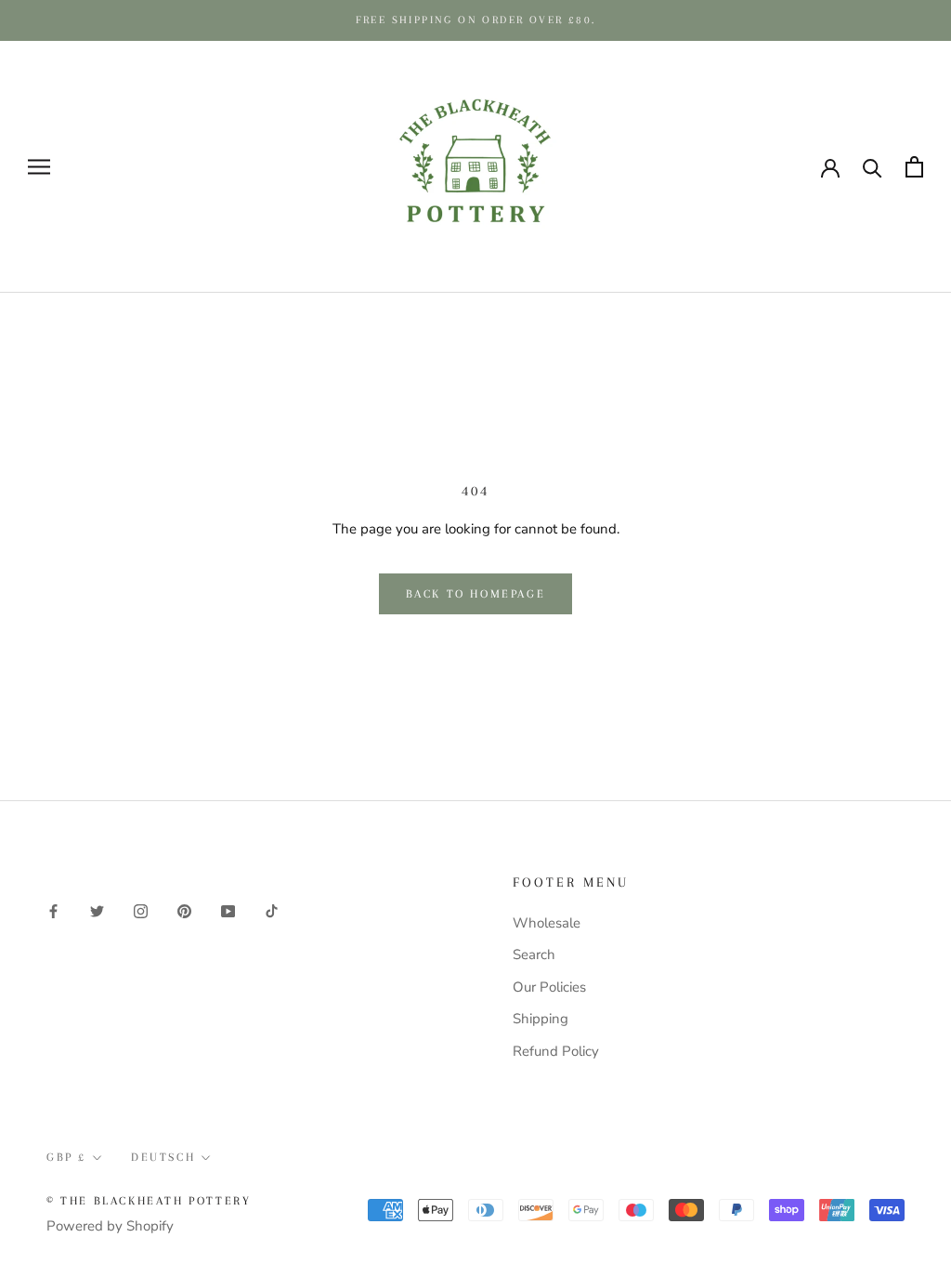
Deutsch (163, 1157)
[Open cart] (914, 167)
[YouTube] (228, 910)
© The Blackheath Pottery (148, 1200)
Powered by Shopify (110, 1226)
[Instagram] (141, 910)
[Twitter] (97, 910)
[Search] (872, 167)
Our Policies (549, 987)
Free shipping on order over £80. (476, 20)
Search (534, 954)
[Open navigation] (39, 167)
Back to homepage (476, 593)
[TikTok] (272, 910)
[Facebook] (53, 910)
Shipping (540, 1018)
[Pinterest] (184, 910)
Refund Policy (556, 1051)
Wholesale (546, 923)
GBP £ (66, 1157)
